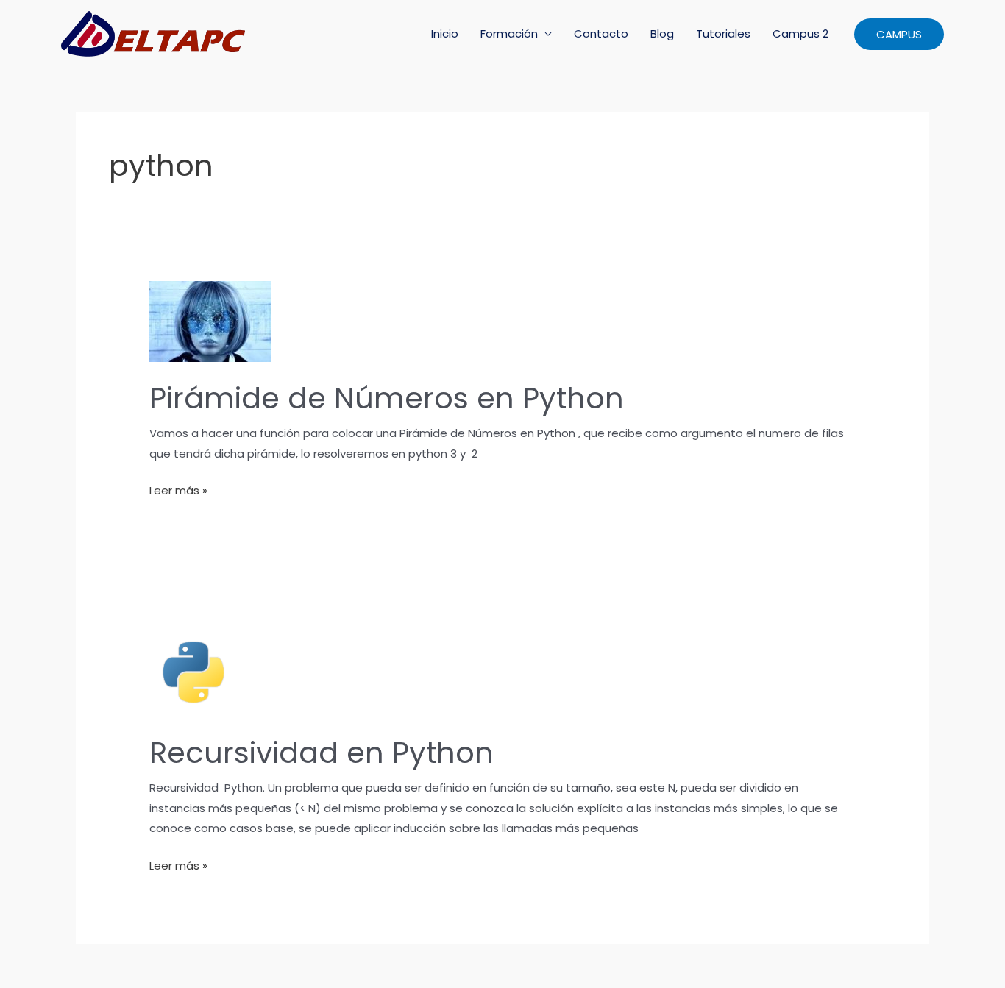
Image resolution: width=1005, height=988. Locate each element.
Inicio (444, 33)
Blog (662, 33)
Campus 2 (800, 33)
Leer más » (178, 491)
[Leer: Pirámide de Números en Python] (210, 321)
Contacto (601, 33)
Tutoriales (723, 33)
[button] (899, 34)
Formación (509, 33)
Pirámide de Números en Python (386, 398)
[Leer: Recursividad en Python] (193, 671)
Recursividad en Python (321, 752)
